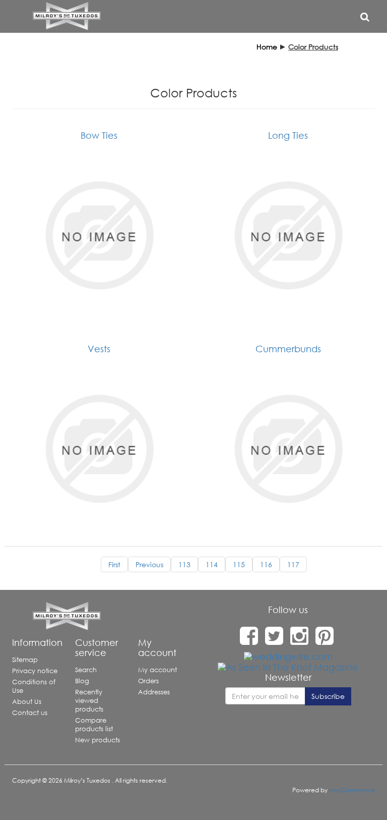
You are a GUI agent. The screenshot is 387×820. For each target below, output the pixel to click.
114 (212, 564)
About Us (26, 701)
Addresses (154, 692)
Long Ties (288, 135)
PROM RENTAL (220, 49)
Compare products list (94, 724)
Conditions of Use (33, 686)
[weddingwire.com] (288, 656)
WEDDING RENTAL (156, 49)
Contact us (29, 712)
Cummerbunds (288, 348)
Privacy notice (34, 671)
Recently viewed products (89, 701)
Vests (99, 348)
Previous (149, 564)
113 (184, 564)
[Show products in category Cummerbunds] (288, 449)
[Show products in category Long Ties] (288, 235)
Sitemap (25, 659)
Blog (82, 681)
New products (97, 740)
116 (266, 564)
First (114, 564)
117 (293, 564)
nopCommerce (352, 790)
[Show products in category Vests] (99, 449)
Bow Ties (99, 135)
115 (239, 564)
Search (86, 670)
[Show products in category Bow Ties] (99, 235)
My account (157, 670)
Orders (148, 681)
